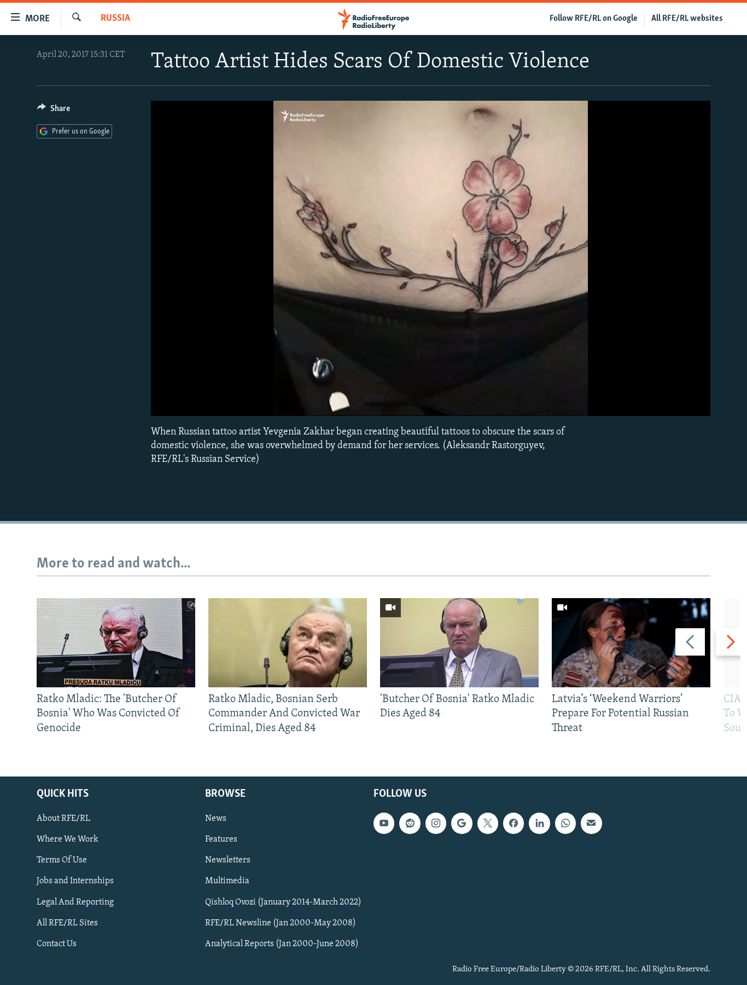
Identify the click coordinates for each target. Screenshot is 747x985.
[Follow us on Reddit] (409, 823)
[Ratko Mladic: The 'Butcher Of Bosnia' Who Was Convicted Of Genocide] (116, 642)
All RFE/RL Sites (67, 923)
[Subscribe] (591, 823)
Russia (115, 19)
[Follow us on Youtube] (384, 823)
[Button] (53, 111)
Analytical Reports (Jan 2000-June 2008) (282, 944)
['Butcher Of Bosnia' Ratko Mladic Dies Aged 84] (459, 642)
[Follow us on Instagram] (435, 823)
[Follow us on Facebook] (513, 823)
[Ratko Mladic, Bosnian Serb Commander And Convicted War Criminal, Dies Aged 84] (287, 642)
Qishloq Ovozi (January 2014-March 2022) (283, 902)
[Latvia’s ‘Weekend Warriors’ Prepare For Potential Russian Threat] (631, 642)
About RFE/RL (63, 818)
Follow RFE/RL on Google (594, 18)
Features (221, 839)
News (215, 818)
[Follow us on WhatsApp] (565, 823)
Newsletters (227, 860)
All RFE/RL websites (687, 18)
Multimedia (227, 881)
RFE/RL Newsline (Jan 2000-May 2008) (280, 923)
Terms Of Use (62, 860)
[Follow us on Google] (461, 823)
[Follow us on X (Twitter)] (487, 823)
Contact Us (57, 944)
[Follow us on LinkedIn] (539, 823)
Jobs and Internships (75, 881)
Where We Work (67, 839)
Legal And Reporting (75, 902)
